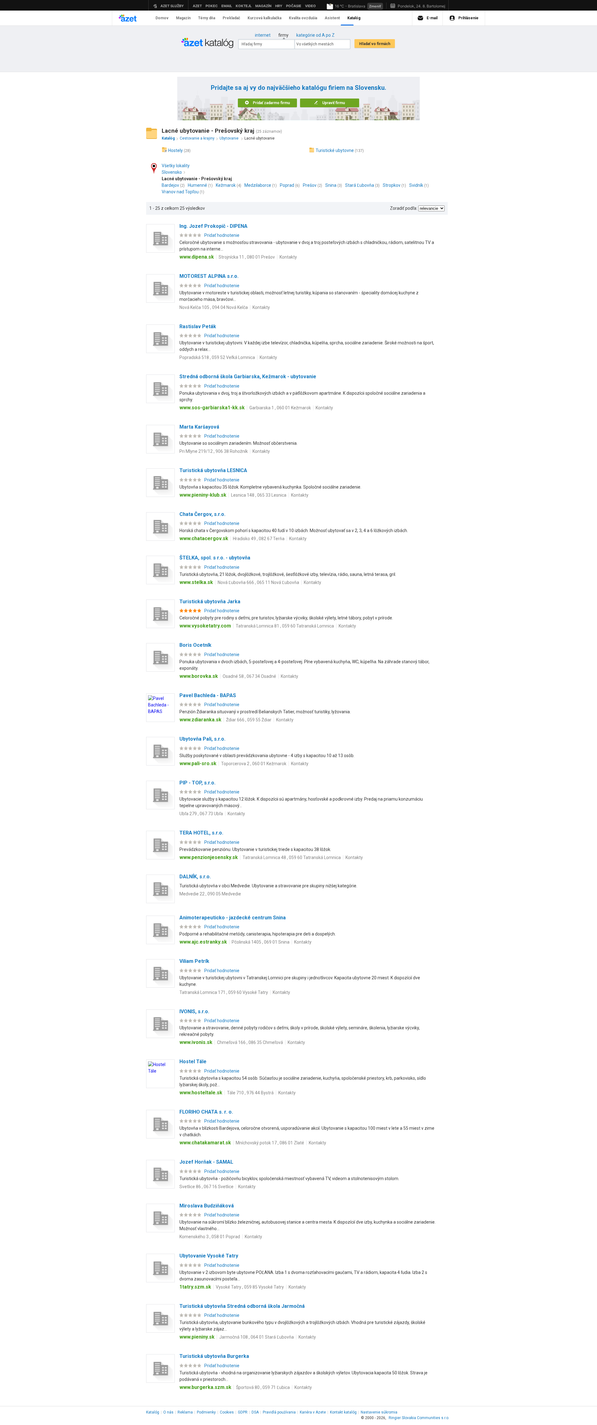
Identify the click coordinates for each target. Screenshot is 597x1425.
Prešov (310, 185)
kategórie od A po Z (315, 35)
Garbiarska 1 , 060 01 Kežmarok (280, 407)
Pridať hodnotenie (221, 235)
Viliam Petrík (194, 961)
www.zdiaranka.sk (200, 720)
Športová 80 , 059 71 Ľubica (263, 1387)
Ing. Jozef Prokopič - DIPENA (213, 226)
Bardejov (170, 185)
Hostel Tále (192, 1061)
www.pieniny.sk (197, 1337)
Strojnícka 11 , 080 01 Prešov (247, 257)
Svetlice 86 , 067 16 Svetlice (206, 1186)
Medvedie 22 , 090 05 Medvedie (210, 893)
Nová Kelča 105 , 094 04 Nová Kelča (213, 307)
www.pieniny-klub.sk (202, 495)
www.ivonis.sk (195, 1042)
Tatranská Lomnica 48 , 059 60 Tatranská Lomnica (292, 857)
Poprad (287, 185)
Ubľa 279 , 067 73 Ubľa (201, 813)
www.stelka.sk (196, 582)
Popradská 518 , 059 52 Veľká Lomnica (217, 357)
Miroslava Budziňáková (206, 1206)
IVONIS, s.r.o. (194, 1011)
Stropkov (391, 185)
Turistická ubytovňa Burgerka (214, 1356)
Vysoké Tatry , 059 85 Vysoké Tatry (250, 1287)
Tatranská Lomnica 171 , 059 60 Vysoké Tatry (223, 992)
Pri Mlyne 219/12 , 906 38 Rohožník (213, 451)
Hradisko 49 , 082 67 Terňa (259, 538)
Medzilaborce (257, 185)
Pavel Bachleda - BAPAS (207, 695)
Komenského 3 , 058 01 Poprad (209, 1236)
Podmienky (206, 1412)
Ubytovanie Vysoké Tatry (208, 1256)
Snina (330, 185)
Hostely (175, 150)
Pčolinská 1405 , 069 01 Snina (260, 942)
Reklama (185, 1412)
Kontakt (343, 1412)
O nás (168, 1412)
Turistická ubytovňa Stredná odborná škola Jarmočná (242, 1306)
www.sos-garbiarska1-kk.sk (212, 408)
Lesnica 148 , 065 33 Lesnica (258, 495)
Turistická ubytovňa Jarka (209, 601)
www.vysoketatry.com (205, 626)
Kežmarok (226, 185)
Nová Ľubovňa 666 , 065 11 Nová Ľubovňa (258, 582)
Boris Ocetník (195, 645)
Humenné (197, 185)
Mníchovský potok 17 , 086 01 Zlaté (270, 1142)
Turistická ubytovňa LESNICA (213, 470)
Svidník (416, 185)
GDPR (243, 1412)
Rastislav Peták (197, 326)
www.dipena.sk (196, 257)
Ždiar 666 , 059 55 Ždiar (248, 719)
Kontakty (288, 257)
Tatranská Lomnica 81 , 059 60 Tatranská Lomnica (285, 625)
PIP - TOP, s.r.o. (197, 783)
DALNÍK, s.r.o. (195, 877)
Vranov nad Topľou (180, 191)
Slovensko (172, 172)
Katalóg (152, 1412)
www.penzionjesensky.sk (208, 857)
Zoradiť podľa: (403, 208)
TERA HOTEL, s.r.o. (201, 833)
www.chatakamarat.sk (205, 1143)
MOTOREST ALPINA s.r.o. (208, 276)
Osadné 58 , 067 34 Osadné (249, 676)
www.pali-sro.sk (197, 763)
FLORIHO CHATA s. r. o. (206, 1112)
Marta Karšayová (199, 427)
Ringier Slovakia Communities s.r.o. (419, 1418)
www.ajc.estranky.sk (203, 942)
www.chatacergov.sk (203, 538)
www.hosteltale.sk (200, 1093)
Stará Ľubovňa (359, 185)
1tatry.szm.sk (195, 1287)
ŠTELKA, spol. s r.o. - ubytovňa (214, 558)
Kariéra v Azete (313, 1412)
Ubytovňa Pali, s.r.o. (202, 739)
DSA (255, 1412)
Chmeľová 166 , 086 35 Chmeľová (250, 1042)
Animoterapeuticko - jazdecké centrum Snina (232, 918)
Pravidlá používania (279, 1412)
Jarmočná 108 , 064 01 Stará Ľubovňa (256, 1337)
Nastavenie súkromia (379, 1412)
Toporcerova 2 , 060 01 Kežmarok (253, 763)
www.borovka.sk (198, 676)
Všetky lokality (176, 165)
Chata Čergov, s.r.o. (202, 514)
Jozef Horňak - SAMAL (206, 1162)
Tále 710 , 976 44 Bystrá (250, 1092)
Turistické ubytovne (335, 150)
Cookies (227, 1412)
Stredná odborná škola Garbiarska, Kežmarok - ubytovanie (247, 376)
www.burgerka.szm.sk (205, 1387)
